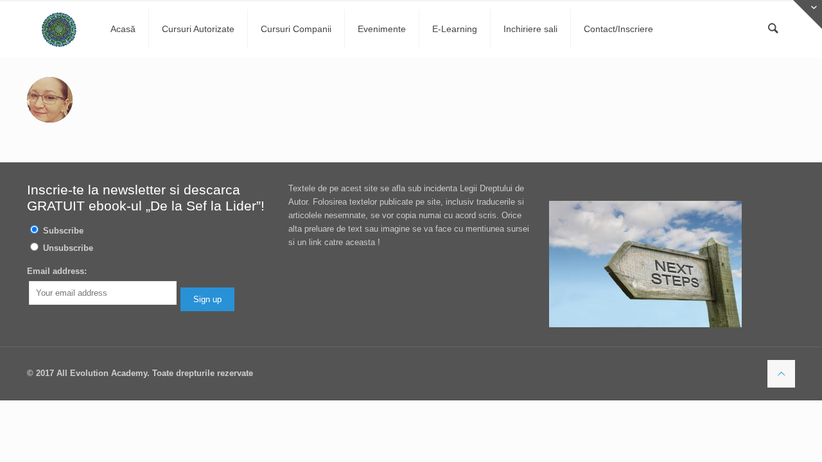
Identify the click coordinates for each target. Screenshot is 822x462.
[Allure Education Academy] (59, 29)
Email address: (57, 271)
